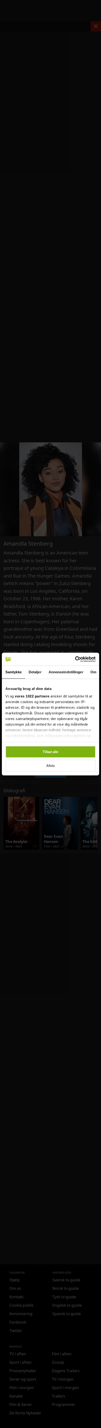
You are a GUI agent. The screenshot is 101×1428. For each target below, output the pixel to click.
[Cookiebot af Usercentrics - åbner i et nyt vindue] (75, 659)
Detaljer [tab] (35, 672)
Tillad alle (50, 752)
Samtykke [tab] (13, 672)
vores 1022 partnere (32, 696)
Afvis (50, 766)
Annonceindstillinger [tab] (66, 672)
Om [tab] (93, 672)
